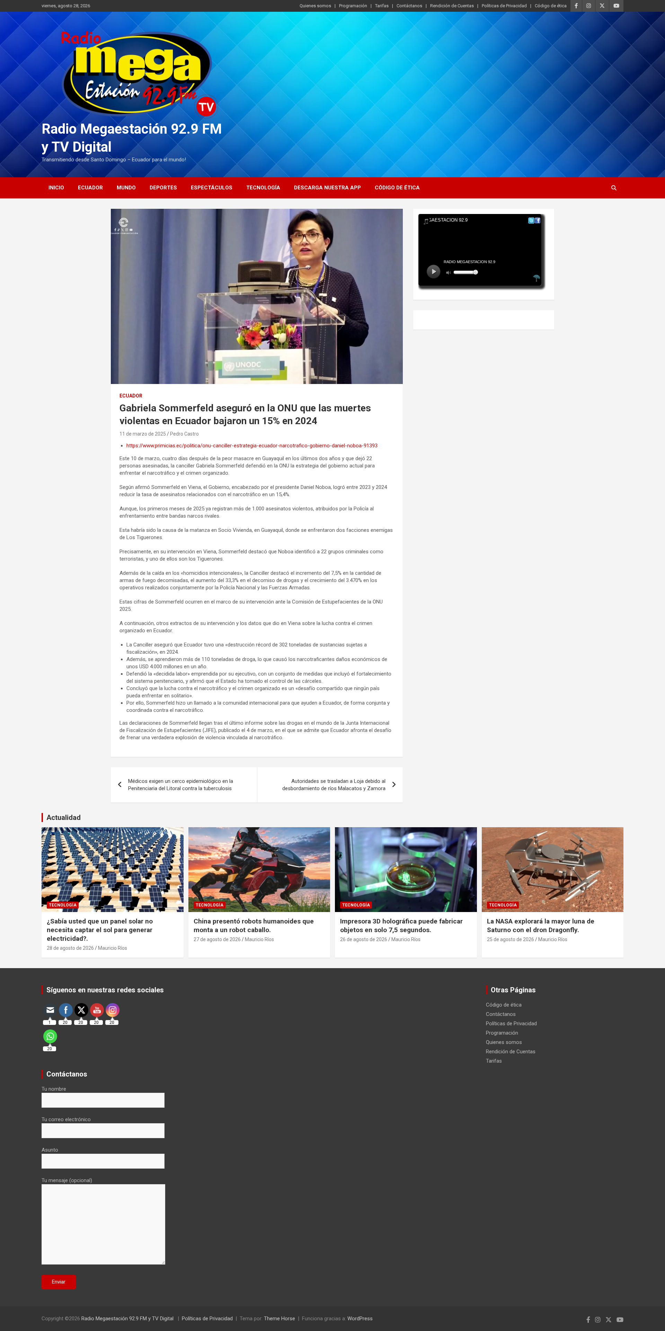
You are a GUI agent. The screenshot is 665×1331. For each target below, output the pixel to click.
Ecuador (90, 188)
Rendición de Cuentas (452, 5)
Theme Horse (279, 1318)
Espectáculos (211, 188)
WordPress (360, 1318)
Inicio (56, 188)
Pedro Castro (184, 434)
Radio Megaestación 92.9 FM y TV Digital (128, 1318)
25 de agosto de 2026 (510, 939)
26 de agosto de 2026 (363, 939)
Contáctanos (409, 5)
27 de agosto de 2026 (217, 939)
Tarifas (382, 5)
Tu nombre (54, 1089)
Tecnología (263, 188)
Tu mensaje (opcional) (67, 1180)
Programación (353, 5)
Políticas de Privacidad (504, 5)
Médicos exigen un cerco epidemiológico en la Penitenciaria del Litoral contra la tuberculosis (180, 785)
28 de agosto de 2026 (70, 948)
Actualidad (63, 817)
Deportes (163, 188)
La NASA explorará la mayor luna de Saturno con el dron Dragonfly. (540, 925)
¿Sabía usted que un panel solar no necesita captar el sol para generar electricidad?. (100, 929)
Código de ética (551, 5)
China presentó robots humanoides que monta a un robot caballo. (254, 925)
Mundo (126, 188)
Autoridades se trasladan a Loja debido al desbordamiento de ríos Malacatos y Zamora (333, 785)
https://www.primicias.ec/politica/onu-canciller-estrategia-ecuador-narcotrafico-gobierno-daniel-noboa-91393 (252, 446)
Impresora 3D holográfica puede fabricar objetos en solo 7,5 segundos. (401, 925)
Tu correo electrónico (66, 1119)
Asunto (50, 1150)
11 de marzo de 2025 (142, 434)
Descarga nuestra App (327, 188)
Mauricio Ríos (112, 948)
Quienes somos (315, 5)
